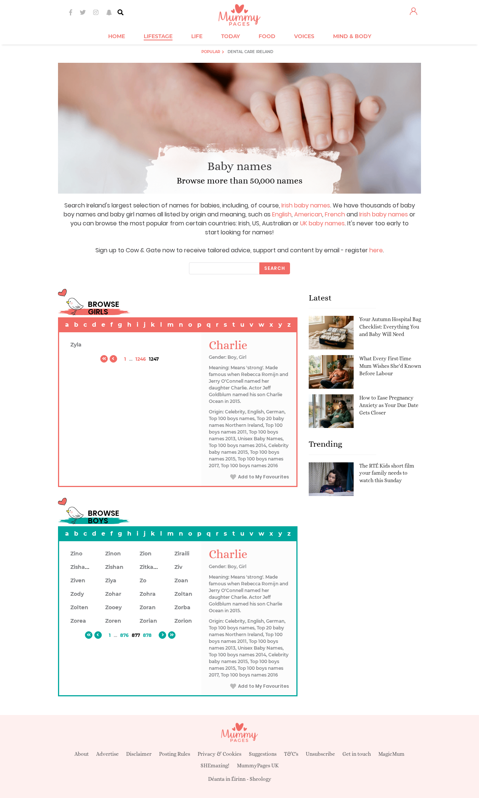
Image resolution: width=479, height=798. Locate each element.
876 (124, 635)
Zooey (113, 607)
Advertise (107, 754)
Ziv (178, 567)
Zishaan (81, 567)
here (376, 250)
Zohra (148, 594)
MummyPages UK (258, 765)
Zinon (113, 553)
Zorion (183, 620)
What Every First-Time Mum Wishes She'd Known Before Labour (390, 365)
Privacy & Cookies (219, 754)
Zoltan (183, 594)
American (308, 214)
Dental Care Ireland (250, 51)
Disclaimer (139, 754)
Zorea (78, 620)
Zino (76, 553)
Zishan (114, 567)
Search (274, 268)
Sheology (260, 779)
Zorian (148, 620)
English (282, 214)
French (335, 214)
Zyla (76, 344)
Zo (143, 580)
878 (147, 635)
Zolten (79, 607)
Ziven (77, 580)
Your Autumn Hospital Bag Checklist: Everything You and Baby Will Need (390, 326)
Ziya (110, 580)
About (81, 754)
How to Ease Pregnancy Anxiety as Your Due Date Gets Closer (388, 405)
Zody (77, 594)
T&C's (291, 754)
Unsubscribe (320, 754)
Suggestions (263, 754)
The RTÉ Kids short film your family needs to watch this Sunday (386, 473)
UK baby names (322, 223)
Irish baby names (305, 205)
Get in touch (356, 754)
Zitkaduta (153, 567)
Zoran (148, 607)
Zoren (113, 620)
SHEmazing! (215, 765)
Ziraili (181, 553)
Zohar (113, 594)
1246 (140, 359)
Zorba (182, 607)
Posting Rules (174, 754)
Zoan (181, 580)
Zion (146, 553)
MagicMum (391, 754)
